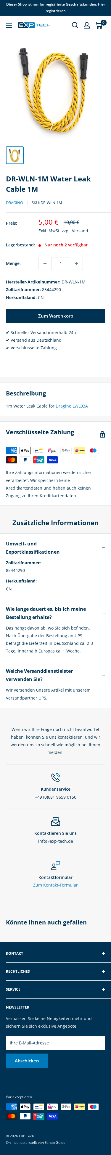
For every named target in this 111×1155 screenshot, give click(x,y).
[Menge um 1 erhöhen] (76, 263)
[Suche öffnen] (75, 25)
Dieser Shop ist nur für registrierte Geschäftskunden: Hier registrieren (55, 7)
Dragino (14, 202)
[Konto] (87, 25)
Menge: (13, 263)
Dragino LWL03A (72, 406)
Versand (80, 230)
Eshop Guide (55, 1142)
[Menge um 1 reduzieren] (45, 263)
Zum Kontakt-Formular (55, 885)
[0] (98, 25)
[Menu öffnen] (9, 25)
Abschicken (27, 1061)
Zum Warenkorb (55, 316)
